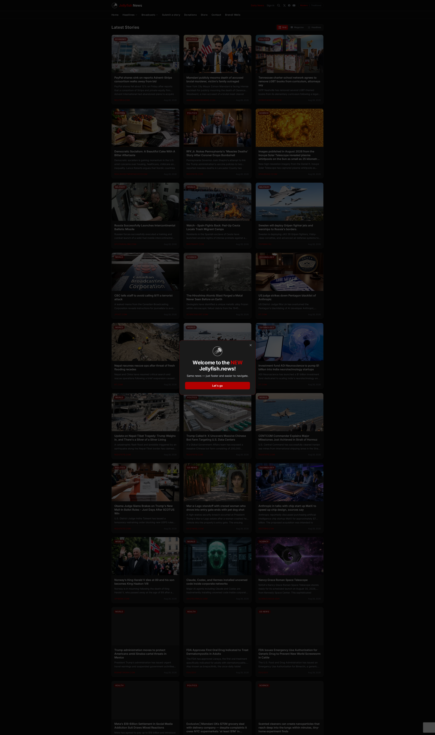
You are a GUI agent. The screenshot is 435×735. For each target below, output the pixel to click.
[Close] (250, 345)
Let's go (217, 385)
